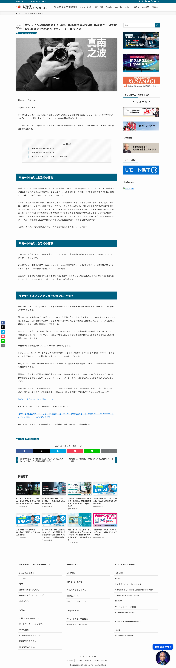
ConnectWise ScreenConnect (127, 595)
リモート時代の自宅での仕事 (42, 152)
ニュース (23, 578)
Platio (117, 629)
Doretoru (71, 572)
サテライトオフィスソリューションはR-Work (49, 156)
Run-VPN (119, 572)
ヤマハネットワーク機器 (125, 606)
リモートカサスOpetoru (77, 618)
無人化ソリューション (76, 601)
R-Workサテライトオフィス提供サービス (35, 399)
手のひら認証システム (76, 590)
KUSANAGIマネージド (124, 635)
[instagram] (145, 1)
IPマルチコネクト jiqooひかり (128, 584)
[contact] (155, 1)
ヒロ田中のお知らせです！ (30, 635)
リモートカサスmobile (77, 624)
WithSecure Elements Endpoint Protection (134, 589)
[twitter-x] (142, 1)
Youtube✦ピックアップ (29, 589)
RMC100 (118, 601)
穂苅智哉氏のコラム (31, 33)
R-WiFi (118, 578)
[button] (24, 451)
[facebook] (139, 1)
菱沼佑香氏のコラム (27, 646)
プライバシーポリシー (101, 660)
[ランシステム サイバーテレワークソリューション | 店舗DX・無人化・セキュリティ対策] (31, 7)
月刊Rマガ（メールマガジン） (32, 595)
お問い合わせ (25, 601)
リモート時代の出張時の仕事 (42, 148)
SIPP (21, 584)
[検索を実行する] (157, 25)
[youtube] (148, 1)
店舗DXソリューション (29, 618)
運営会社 (70, 660)
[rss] (152, 1)
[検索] (158, 1)
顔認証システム (73, 595)
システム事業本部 (26, 572)
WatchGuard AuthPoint (125, 612)
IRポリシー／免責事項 (83, 660)
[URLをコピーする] (109, 451)
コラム (21, 33)
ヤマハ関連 (24, 629)
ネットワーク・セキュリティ (31, 624)
